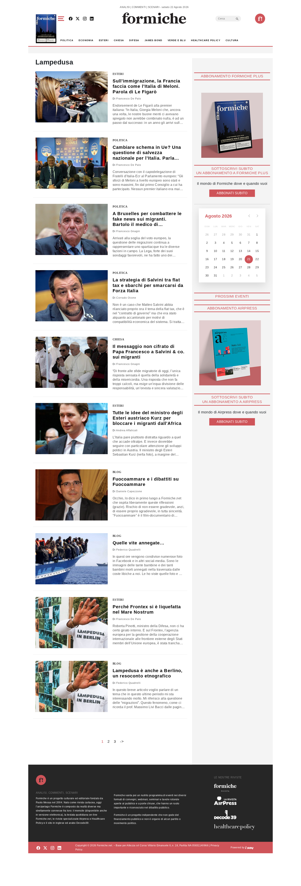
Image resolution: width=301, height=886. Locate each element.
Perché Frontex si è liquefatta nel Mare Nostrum (147, 609)
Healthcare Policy (205, 40)
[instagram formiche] (52, 848)
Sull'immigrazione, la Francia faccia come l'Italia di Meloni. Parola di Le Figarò (146, 86)
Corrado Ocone (126, 297)
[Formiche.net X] (77, 19)
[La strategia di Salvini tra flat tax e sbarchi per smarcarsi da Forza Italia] (71, 295)
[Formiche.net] (260, 19)
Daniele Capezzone (129, 491)
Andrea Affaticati (127, 430)
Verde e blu (177, 40)
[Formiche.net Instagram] (84, 19)
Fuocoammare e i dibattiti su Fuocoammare (146, 481)
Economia (86, 40)
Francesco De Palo (128, 98)
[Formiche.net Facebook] (70, 19)
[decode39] (236, 814)
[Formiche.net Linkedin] (91, 19)
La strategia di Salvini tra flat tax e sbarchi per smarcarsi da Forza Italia (148, 285)
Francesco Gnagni (128, 231)
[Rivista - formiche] (236, 787)
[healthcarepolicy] (236, 827)
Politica (66, 40)
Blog (117, 472)
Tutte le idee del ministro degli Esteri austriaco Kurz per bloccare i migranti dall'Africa (148, 418)
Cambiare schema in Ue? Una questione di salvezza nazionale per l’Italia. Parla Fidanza (147, 153)
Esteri (104, 40)
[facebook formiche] (38, 848)
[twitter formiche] (45, 848)
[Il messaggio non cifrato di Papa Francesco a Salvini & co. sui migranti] (71, 362)
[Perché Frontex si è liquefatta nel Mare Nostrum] (71, 622)
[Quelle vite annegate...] (71, 558)
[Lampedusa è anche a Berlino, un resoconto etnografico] (71, 686)
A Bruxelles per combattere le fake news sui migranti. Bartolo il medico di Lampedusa (147, 219)
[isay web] (249, 847)
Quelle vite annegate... (138, 542)
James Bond (153, 40)
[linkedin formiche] (59, 848)
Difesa (134, 40)
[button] (61, 28)
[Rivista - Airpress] (236, 801)
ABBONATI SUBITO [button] (232, 193)
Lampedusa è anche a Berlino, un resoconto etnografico (148, 673)
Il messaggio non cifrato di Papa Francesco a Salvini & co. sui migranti (149, 352)
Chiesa (119, 40)
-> (122, 741)
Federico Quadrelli (128, 549)
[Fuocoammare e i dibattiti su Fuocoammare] (71, 494)
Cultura (232, 40)
